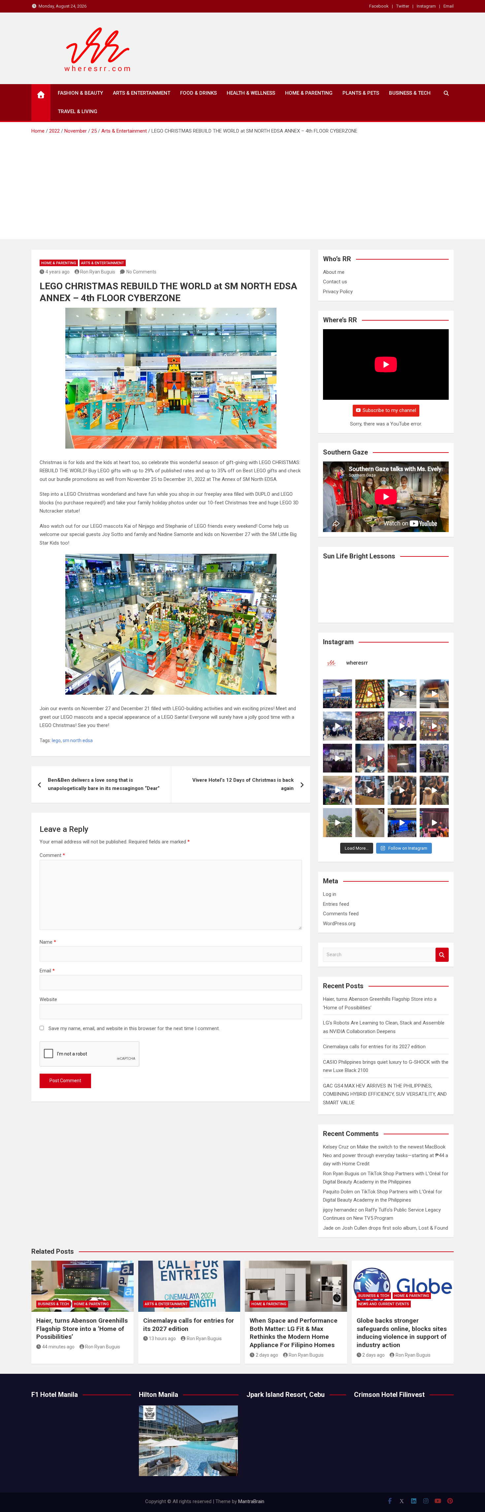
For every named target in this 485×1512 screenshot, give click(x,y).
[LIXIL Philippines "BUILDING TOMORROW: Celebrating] (369, 758)
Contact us (335, 282)
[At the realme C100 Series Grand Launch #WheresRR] (337, 758)
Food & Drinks (198, 93)
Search (442, 955)
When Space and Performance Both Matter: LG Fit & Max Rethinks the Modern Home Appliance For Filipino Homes (294, 1333)
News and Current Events (383, 1304)
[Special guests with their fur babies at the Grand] (369, 790)
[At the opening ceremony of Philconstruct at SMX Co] (337, 694)
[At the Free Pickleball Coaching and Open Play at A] (402, 694)
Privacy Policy (338, 292)
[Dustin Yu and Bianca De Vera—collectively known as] (434, 790)
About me (333, 272)
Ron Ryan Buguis (97, 271)
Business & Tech (410, 93)
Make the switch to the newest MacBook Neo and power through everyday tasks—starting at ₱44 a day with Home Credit (385, 1155)
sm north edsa (78, 740)
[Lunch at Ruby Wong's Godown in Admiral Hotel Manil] (369, 725)
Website (48, 999)
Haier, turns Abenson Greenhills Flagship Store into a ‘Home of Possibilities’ (82, 1328)
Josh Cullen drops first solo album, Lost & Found (395, 1228)
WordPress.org (339, 924)
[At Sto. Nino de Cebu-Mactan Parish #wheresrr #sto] (369, 694)
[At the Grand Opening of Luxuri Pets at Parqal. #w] (337, 790)
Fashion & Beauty (80, 93)
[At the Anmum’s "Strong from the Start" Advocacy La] (402, 725)
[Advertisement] (242, 185)
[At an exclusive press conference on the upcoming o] (402, 822)
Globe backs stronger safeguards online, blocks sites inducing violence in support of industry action (402, 1333)
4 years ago (58, 271)
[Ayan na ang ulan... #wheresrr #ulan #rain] (337, 822)
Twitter (402, 6)
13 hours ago (162, 1338)
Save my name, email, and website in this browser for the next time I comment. (134, 1028)
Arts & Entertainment (141, 93)
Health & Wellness (251, 93)
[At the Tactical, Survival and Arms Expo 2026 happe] (434, 725)
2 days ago (267, 1355)
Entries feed (336, 904)
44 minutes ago (58, 1346)
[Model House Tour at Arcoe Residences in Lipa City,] (434, 694)
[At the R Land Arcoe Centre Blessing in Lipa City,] (337, 725)
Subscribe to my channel (389, 410)
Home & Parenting (309, 93)
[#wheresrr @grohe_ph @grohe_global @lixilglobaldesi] (402, 758)
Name (48, 942)
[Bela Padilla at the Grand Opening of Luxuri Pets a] (402, 790)
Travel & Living (77, 111)
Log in (329, 894)
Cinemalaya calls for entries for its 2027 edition (374, 1047)
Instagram (426, 6)
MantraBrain (251, 1501)
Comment (52, 855)
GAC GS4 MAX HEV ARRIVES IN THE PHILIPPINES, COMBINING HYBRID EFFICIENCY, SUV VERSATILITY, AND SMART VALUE (385, 1094)
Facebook (379, 6)
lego (56, 740)
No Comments (141, 271)
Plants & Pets (360, 93)
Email (448, 6)
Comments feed (341, 914)
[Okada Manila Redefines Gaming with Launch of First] (434, 822)
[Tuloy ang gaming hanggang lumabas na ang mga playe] (434, 758)
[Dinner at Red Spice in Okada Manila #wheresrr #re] (369, 822)
